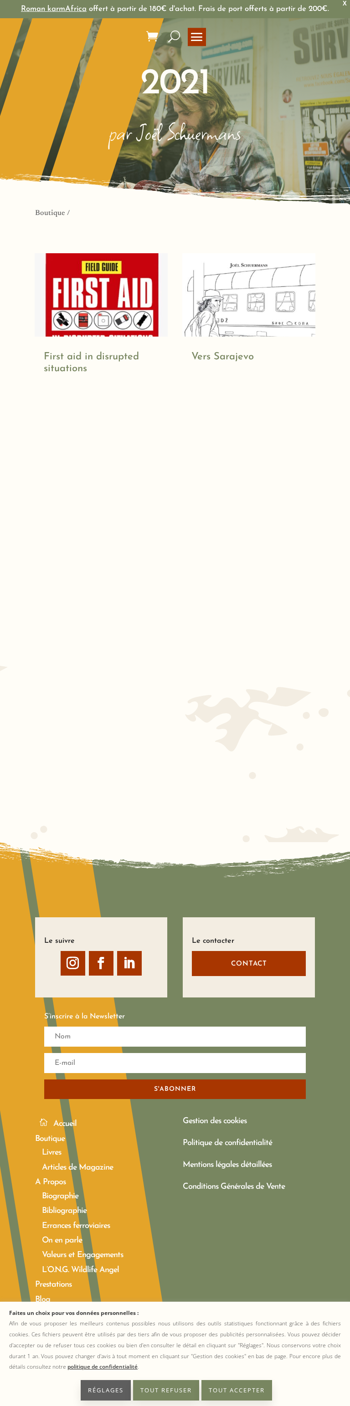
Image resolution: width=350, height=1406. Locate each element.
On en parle (62, 1241)
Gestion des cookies (215, 1121)
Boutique (50, 213)
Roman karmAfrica (54, 9)
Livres (51, 1153)
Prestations (53, 1285)
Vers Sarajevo (222, 357)
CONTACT (249, 964)
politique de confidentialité (102, 1366)
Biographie (60, 1196)
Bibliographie (64, 1211)
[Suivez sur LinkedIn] (129, 963)
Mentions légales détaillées (227, 1165)
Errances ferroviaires (76, 1226)
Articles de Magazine (77, 1168)
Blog (42, 1300)
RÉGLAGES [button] (106, 1390)
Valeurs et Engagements (82, 1255)
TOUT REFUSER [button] (166, 1390)
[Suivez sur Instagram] (73, 963)
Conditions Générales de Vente (234, 1187)
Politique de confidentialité (227, 1143)
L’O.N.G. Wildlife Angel (80, 1270)
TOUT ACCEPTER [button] (237, 1390)
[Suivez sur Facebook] (101, 963)
